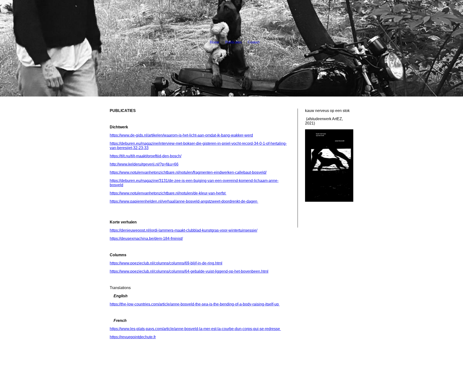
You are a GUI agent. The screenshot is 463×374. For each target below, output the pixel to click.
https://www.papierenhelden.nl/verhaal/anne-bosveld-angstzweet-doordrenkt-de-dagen (183, 201)
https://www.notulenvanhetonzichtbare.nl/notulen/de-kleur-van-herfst (168, 193)
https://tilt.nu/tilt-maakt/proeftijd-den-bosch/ (145, 156)
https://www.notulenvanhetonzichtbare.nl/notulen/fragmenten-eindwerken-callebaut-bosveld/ (188, 172)
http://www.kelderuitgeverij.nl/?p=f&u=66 (144, 164)
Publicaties (233, 42)
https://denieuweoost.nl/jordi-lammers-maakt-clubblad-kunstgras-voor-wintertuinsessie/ (183, 230)
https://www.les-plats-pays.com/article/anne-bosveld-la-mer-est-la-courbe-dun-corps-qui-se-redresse (195, 329)
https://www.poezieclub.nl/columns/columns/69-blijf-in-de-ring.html (166, 263)
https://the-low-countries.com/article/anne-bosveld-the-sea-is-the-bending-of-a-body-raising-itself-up (195, 304)
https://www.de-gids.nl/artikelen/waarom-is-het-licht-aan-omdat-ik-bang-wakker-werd (181, 135)
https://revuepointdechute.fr (133, 337)
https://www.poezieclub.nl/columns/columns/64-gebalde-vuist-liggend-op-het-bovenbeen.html (189, 271)
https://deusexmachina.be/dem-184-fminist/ (146, 238)
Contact (253, 42)
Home (214, 42)
